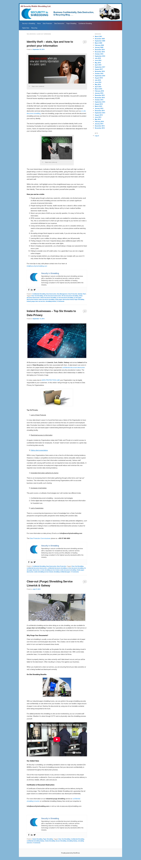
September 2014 (100, 113)
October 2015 (99, 100)
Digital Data (25, 28)
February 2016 (99, 91)
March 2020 (98, 43)
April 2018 (98, 65)
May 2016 (98, 84)
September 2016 (100, 76)
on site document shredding (65, 297)
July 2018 (98, 58)
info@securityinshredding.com (37, 266)
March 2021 (98, 36)
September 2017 (100, 67)
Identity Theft (82, 294)
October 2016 (99, 73)
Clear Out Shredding (37, 296)
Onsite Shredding (37, 839)
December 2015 (100, 95)
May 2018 (98, 63)
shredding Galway (72, 841)
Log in (97, 136)
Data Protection (47, 23)
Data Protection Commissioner (40, 538)
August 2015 (99, 104)
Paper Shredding (71, 23)
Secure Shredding (61, 841)
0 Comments (85, 42)
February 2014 (99, 121)
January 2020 (99, 47)
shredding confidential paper (62, 572)
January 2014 (99, 124)
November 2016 (100, 71)
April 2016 (98, 87)
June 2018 (98, 60)
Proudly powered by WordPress (70, 853)
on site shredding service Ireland (49, 570)
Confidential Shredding (85, 23)
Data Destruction (59, 23)
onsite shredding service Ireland (43, 572)
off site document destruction (52, 296)
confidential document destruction (73, 367)
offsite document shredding (48, 297)
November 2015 (100, 97)
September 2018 (100, 56)
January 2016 (99, 93)
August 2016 (99, 78)
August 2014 (99, 115)
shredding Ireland (51, 301)
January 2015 (99, 108)
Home (39, 23)
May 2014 (98, 119)
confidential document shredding (57, 568)
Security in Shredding (28, 23)
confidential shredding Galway (35, 841)
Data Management (62, 294)
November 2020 (100, 39)
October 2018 (99, 54)
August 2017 (99, 69)
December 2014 (100, 111)
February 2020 (99, 45)
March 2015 (98, 106)
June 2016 (98, 82)
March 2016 (98, 89)
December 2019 (100, 49)
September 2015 (100, 102)
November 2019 (100, 52)
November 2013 (100, 128)
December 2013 (100, 126)
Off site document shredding (70, 296)
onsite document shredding (46, 299)
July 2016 (98, 80)
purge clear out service (38, 301)
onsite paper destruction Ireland (64, 299)
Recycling (34, 28)
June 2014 (98, 117)
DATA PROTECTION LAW (51, 380)
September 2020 (100, 41)
